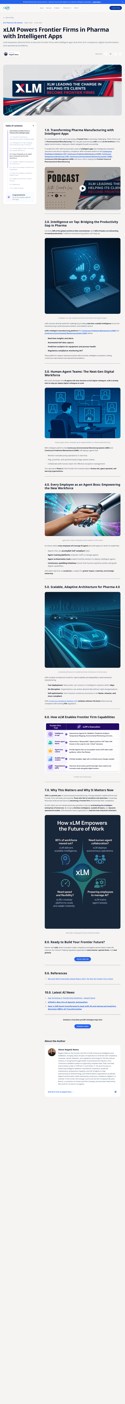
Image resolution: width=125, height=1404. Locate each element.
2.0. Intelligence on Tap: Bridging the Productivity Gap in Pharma (21, 144)
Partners (49, 8)
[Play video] (82, 188)
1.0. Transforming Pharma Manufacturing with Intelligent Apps (22, 138)
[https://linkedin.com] (106, 54)
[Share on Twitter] (115, 54)
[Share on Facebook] (120, 54)
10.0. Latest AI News (17, 188)
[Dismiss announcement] (123, 2)
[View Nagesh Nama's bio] (6, 54)
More (76, 8)
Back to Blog (10, 18)
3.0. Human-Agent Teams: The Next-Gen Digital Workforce (22, 149)
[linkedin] (115, 1092)
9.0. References (15, 184)
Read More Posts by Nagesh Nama (59, 1092)
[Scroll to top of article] (33, 125)
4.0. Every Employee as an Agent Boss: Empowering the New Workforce (21, 156)
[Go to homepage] (6, 8)
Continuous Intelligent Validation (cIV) (63, 701)
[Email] (110, 54)
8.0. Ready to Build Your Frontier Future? (21, 180)
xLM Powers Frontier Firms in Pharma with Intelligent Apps (20, 132)
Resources (66, 8)
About (42, 8)
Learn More (96, 2)
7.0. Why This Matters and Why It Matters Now (21, 174)
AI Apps (56, 8)
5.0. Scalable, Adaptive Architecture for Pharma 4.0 (22, 163)
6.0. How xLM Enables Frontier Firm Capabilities (22, 168)
